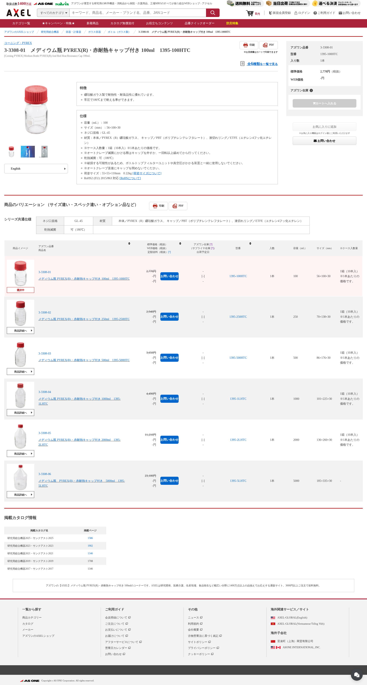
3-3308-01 (44, 272)
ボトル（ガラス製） (119, 31)
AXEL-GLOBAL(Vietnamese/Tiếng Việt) (300, 623)
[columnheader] (84, 248)
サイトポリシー (197, 642)
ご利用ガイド (114, 609)
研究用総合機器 (50, 31)
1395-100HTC (238, 276)
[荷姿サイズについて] (147, 173)
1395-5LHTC (238, 480)
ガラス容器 (94, 31)
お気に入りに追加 (324, 126)
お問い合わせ (326, 141)
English (15, 168)
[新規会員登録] (280, 13)
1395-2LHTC (238, 439)
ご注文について (114, 623)
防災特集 (232, 23)
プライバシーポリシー (202, 648)
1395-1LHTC (238, 398)
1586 (90, 538)
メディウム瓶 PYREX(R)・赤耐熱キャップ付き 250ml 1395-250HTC (84, 319)
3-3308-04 (44, 392)
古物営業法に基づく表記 (203, 635)
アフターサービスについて (121, 642)
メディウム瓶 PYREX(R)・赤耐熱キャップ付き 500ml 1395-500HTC (84, 360)
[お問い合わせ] (350, 13)
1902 (90, 545)
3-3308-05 (44, 433)
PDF (271, 44)
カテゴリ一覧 (21, 23)
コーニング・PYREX (18, 43)
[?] (311, 90)
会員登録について (116, 617)
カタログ (27, 623)
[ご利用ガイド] (324, 13)
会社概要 (193, 629)
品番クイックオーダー (200, 23)
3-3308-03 (44, 353)
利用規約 (193, 623)
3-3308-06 (44, 474)
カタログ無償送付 (122, 23)
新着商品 (93, 23)
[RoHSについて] (130, 178)
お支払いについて (116, 629)
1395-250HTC (238, 316)
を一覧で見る (262, 63)
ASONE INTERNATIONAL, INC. (301, 647)
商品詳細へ (20, 330)
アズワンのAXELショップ (19, 31)
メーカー (27, 629)
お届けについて (114, 635)
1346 (90, 553)
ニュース (193, 617)
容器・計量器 (73, 31)
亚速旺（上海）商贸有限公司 (295, 641)
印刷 (252, 44)
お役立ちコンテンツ (159, 23)
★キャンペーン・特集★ (58, 23)
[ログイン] (302, 13)
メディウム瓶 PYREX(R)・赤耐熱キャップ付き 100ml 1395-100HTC (84, 278)
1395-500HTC (238, 357)
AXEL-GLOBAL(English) (292, 617)
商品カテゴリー (32, 617)
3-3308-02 (44, 312)
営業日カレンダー (116, 648)
